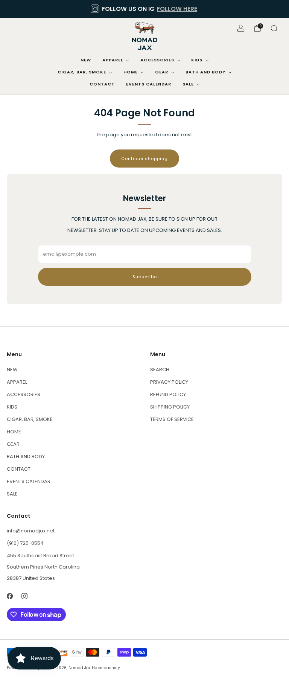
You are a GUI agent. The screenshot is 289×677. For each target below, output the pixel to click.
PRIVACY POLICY (169, 382)
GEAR (161, 72)
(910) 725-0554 (25, 543)
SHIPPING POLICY (170, 406)
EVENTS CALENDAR (148, 84)
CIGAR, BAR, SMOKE (82, 72)
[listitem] (144, 9)
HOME (130, 72)
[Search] (274, 28)
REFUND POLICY (168, 394)
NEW (86, 60)
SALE (188, 84)
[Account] (241, 28)
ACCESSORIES (157, 60)
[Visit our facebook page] (9, 596)
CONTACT (102, 84)
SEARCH (159, 369)
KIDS (196, 60)
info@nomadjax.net (31, 530)
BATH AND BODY (205, 72)
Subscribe (144, 277)
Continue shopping (144, 159)
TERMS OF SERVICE (172, 419)
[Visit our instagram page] (24, 596)
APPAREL (112, 60)
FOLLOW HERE (177, 9)
